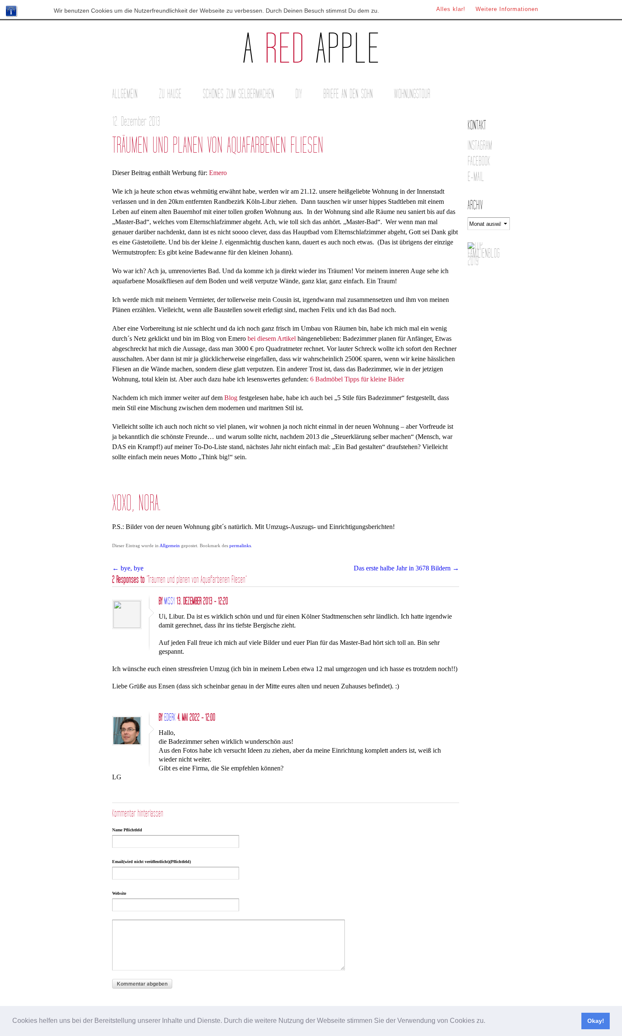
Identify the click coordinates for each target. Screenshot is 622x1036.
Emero (218, 172)
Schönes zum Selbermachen (238, 94)
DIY (298, 94)
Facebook (479, 161)
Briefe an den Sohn (348, 94)
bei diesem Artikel (272, 338)
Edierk (170, 718)
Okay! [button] (595, 1020)
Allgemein (125, 94)
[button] (488, 1021)
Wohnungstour (412, 94)
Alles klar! (450, 9)
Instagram (480, 145)
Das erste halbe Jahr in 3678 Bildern (406, 568)
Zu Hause (170, 94)
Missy (169, 601)
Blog (230, 397)
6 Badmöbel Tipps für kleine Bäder (357, 379)
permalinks (240, 545)
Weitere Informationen (507, 9)
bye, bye (127, 568)
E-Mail (476, 177)
